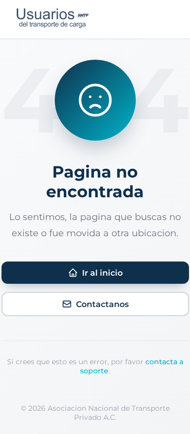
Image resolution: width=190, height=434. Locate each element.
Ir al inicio (102, 273)
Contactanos (102, 304)
